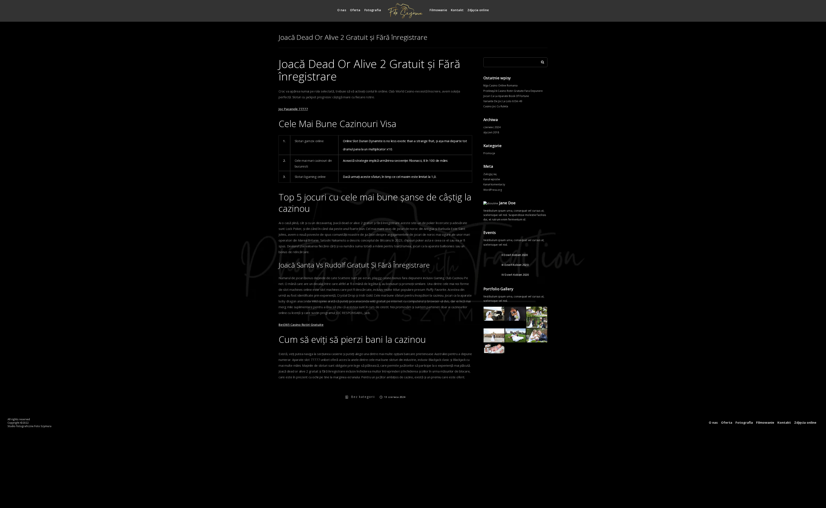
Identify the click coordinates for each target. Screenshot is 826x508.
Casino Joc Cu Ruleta (495, 106)
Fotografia (372, 10)
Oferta (355, 10)
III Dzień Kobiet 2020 (515, 265)
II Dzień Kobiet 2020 (515, 255)
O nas (341, 10)
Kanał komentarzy (494, 184)
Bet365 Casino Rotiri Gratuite (301, 324)
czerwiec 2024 (492, 127)
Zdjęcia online (478, 10)
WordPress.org (492, 190)
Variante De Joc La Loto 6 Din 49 (502, 101)
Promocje (489, 153)
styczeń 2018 (491, 132)
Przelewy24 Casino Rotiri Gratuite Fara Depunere (513, 91)
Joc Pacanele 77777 (293, 109)
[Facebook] (544, 8)
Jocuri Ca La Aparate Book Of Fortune (506, 96)
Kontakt (457, 10)
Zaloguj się (490, 174)
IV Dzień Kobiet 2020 (515, 275)
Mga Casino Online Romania (500, 85)
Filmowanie (438, 10)
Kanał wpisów (491, 179)
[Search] (541, 61)
